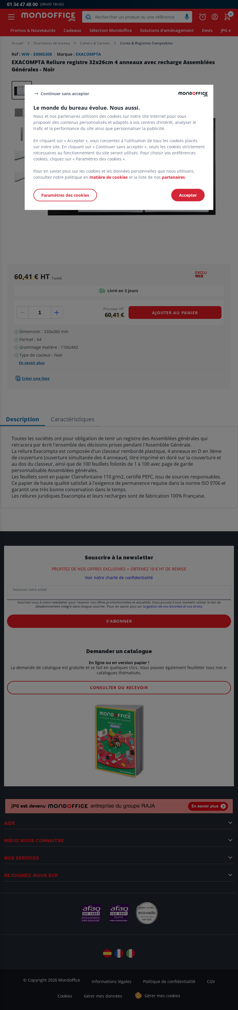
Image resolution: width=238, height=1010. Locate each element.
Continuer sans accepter (65, 93)
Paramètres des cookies (65, 195)
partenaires (173, 177)
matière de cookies (108, 177)
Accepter (188, 195)
